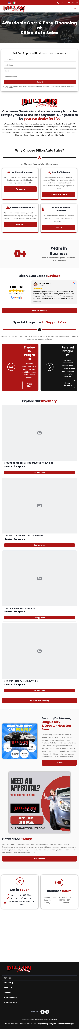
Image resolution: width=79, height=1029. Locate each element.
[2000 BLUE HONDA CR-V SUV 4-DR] (39, 585)
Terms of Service (63, 1024)
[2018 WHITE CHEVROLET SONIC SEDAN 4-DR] (39, 513)
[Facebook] (42, 1012)
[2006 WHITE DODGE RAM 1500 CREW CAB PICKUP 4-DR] (39, 440)
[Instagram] (47, 1012)
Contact (7, 992)
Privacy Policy (10, 997)
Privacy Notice (10, 1002)
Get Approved (39, 472)
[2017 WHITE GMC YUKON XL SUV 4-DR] (39, 658)
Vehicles (7, 978)
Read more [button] (37, 301)
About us (8, 988)
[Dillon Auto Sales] (14, 9)
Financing (8, 983)
